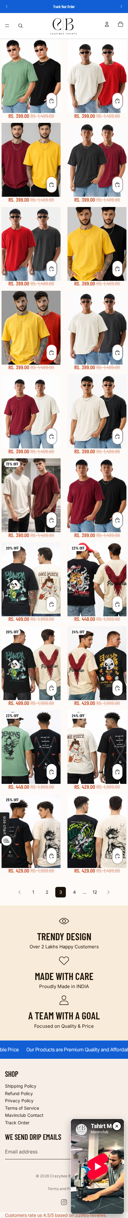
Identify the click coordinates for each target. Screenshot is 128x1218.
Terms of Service (22, 1108)
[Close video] (116, 1126)
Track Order (17, 1122)
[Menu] (7, 26)
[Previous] (19, 892)
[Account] (107, 24)
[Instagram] (64, 1202)
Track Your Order (64, 6)
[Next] (108, 892)
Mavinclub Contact (24, 1115)
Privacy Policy (19, 1100)
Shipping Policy (20, 1086)
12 (95, 892)
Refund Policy (19, 1093)
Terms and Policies (64, 1188)
